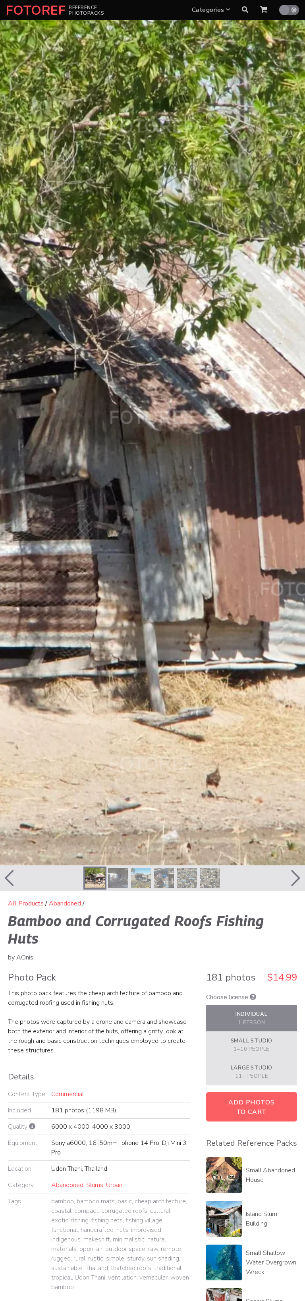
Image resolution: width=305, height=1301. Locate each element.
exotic (59, 1220)
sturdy (135, 1258)
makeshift (96, 1239)
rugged (61, 1258)
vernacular (153, 1277)
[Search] (245, 10)
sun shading (163, 1258)
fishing (80, 1220)
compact (86, 1210)
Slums (94, 1185)
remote (171, 1249)
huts (122, 1230)
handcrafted (97, 1230)
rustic (95, 1258)
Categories (209, 10)
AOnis (24, 957)
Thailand (96, 1268)
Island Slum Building (261, 1219)
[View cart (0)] (263, 10)
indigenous (66, 1239)
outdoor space (125, 1249)
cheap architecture (160, 1201)
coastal (61, 1210)
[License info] (253, 997)
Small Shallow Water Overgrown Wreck (271, 1262)
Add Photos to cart (251, 1107)
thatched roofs (131, 1268)
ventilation (122, 1277)
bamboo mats (96, 1201)
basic (125, 1201)
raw (153, 1249)
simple (115, 1258)
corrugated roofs (124, 1210)
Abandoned (65, 903)
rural (79, 1258)
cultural (160, 1210)
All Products (26, 903)
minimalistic (129, 1239)
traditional (167, 1268)
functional (64, 1230)
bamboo (62, 1201)
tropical (61, 1277)
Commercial (67, 1094)
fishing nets (107, 1220)
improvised (146, 1230)
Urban (114, 1185)
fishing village (143, 1220)
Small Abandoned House (270, 1175)
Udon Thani (90, 1277)
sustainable (67, 1268)
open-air (90, 1249)
